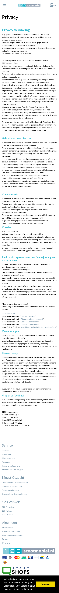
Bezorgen (6, 462)
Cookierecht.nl (8, 313)
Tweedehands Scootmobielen (15, 482)
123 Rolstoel (7, 514)
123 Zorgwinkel (8, 507)
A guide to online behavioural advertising (38, 327)
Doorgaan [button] (45, 584)
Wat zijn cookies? (28, 316)
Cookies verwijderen (29, 322)
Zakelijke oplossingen (11, 531)
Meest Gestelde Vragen (12, 469)
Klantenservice (8, 458)
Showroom (6, 454)
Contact (5, 450)
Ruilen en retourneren (11, 466)
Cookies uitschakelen (30, 324)
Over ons (6, 543)
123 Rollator (7, 511)
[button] (34, 589)
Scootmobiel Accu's (10, 490)
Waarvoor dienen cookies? (32, 319)
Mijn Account (7, 527)
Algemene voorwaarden (12, 535)
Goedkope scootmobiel (12, 486)
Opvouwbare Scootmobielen (14, 494)
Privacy (5, 539)
